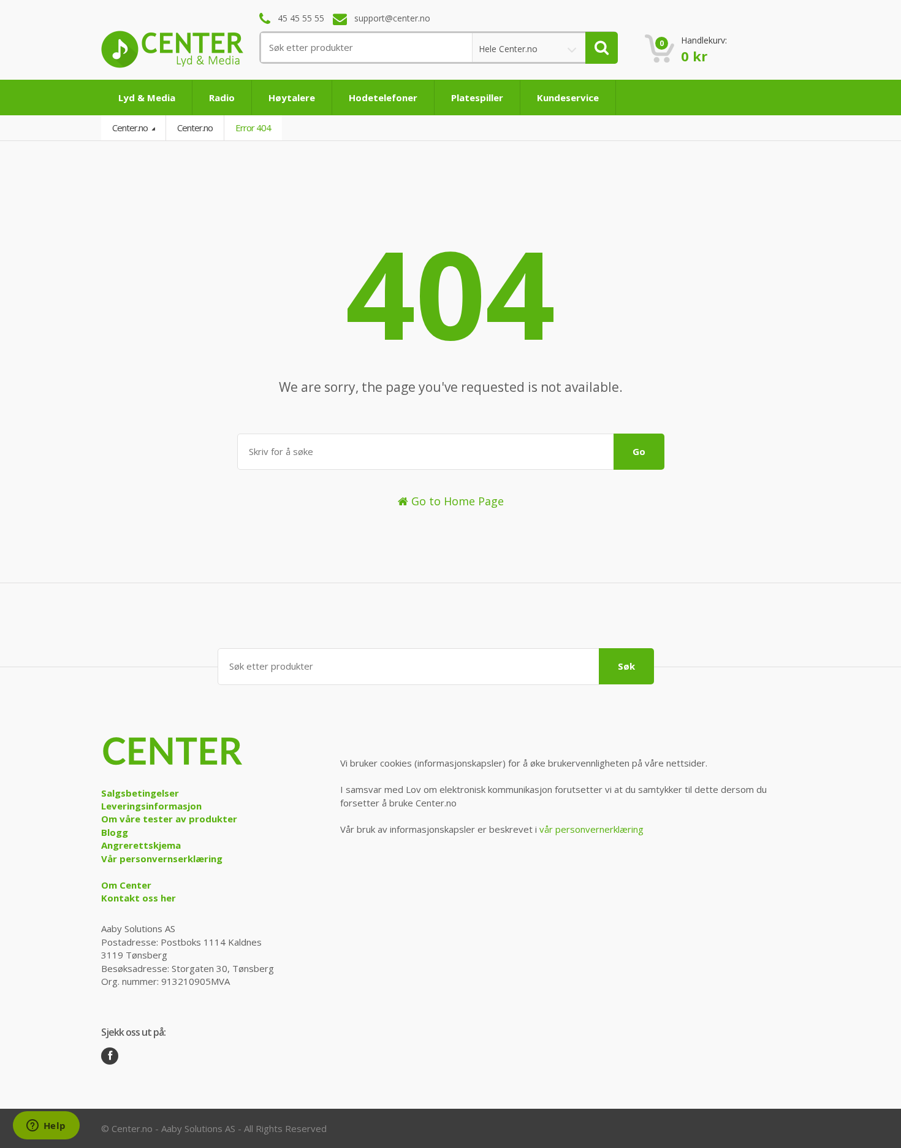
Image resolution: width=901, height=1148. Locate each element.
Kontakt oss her (138, 898)
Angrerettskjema (141, 845)
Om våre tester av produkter (169, 819)
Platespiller (477, 97)
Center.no (131, 127)
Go (639, 451)
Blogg (114, 832)
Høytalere (291, 97)
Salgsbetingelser (140, 793)
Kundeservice (568, 97)
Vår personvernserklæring (161, 858)
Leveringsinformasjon (151, 806)
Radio (222, 97)
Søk (626, 666)
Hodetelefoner (383, 97)
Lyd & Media (146, 97)
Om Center (126, 885)
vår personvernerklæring (591, 829)
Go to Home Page (456, 501)
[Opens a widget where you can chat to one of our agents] (46, 1126)
